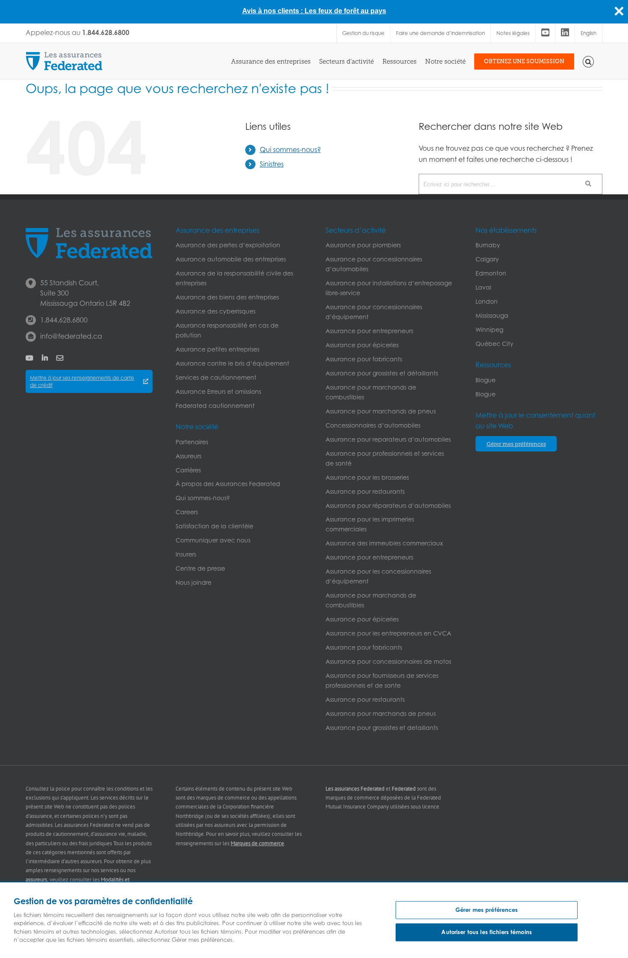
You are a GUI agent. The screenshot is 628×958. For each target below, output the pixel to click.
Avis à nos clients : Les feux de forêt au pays (314, 11)
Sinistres (272, 164)
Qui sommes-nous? (290, 149)
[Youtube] (545, 33)
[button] (588, 61)
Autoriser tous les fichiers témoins (486, 932)
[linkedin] (45, 357)
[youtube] (29, 357)
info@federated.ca (71, 336)
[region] (314, 920)
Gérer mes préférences (486, 909)
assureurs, (37, 879)
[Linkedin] (565, 33)
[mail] (59, 357)
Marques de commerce (257, 843)
